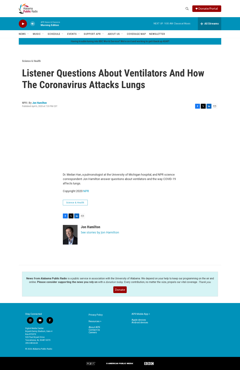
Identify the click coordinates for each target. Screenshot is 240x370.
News (22, 34)
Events (72, 34)
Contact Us (94, 330)
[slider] (37, 23)
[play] (22, 24)
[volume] (32, 23)
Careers (93, 332)
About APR (94, 327)
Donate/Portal (208, 8)
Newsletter (157, 34)
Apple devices (139, 320)
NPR (86, 191)
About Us (114, 34)
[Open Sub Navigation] (28, 34)
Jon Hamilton (39, 102)
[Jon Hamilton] (70, 235)
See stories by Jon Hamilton (100, 232)
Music (37, 34)
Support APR (92, 34)
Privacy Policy (96, 315)
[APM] (120, 363)
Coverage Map (136, 34)
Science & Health (31, 61)
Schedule (54, 34)
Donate (120, 290)
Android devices (140, 322)
